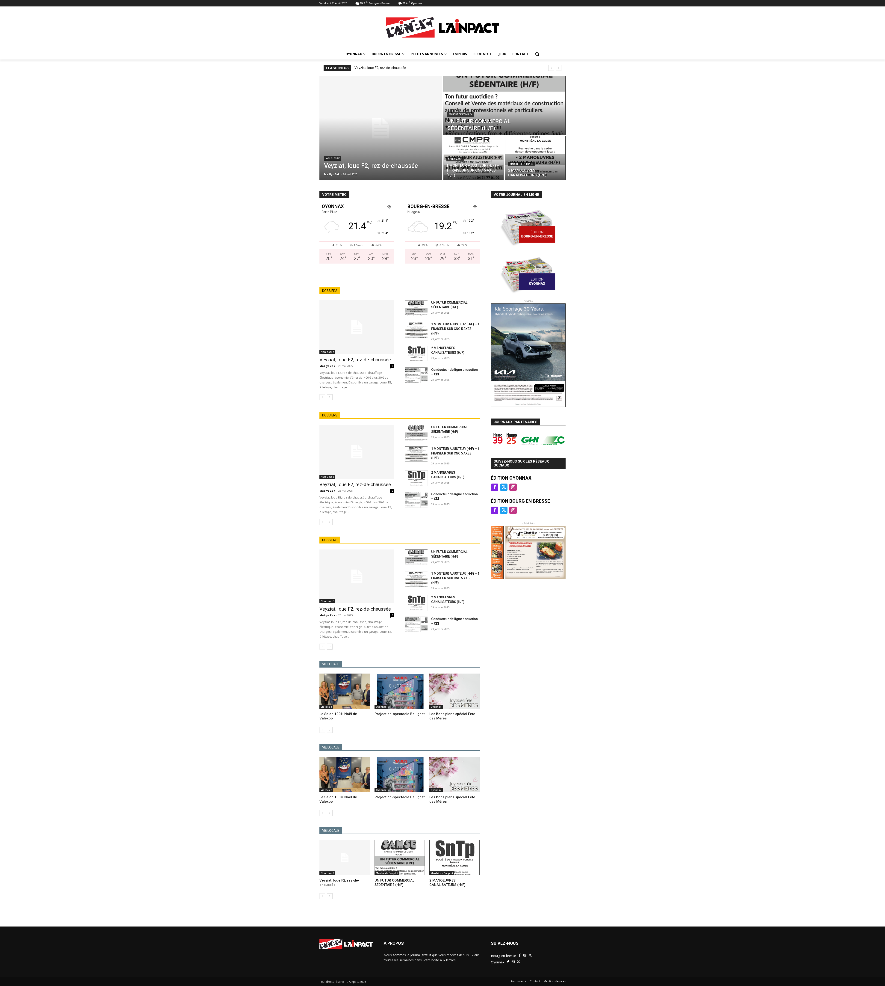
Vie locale (326, 706)
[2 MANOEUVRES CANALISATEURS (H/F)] (535, 158)
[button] (537, 53)
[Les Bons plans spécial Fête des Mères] (454, 691)
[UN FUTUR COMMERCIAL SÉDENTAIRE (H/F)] (504, 105)
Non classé (333, 158)
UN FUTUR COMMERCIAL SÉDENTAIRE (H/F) (394, 882)
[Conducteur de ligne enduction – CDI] (416, 375)
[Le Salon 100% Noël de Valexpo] (344, 691)
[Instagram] (525, 955)
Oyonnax (381, 706)
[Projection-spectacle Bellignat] (400, 691)
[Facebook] (519, 955)
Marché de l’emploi (460, 114)
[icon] (494, 488)
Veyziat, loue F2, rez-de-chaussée (380, 68)
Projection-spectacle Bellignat (400, 714)
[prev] (551, 68)
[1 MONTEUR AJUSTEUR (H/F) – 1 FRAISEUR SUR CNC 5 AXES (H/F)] (473, 158)
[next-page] (330, 397)
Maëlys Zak (327, 366)
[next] (558, 68)
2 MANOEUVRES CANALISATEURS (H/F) (447, 882)
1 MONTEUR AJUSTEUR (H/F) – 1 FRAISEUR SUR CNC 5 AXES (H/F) (455, 328)
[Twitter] (530, 955)
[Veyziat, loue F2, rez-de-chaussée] (380, 128)
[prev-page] (322, 397)
